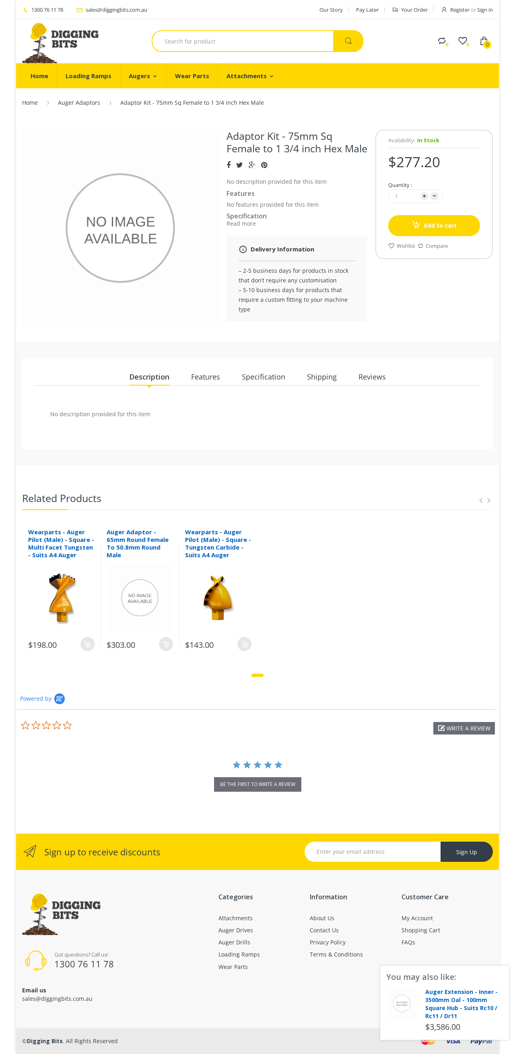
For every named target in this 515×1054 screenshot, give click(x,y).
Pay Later (367, 9)
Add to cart (440, 225)
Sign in (485, 9)
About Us (322, 918)
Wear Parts (233, 967)
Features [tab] (205, 377)
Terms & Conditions (336, 954)
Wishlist (406, 245)
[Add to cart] (87, 644)
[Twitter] (239, 164)
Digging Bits (45, 1041)
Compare (437, 245)
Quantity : (400, 185)
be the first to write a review (257, 784)
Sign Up (466, 852)
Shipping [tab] (322, 377)
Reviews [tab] (372, 377)
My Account (417, 918)
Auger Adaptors (79, 102)
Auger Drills (234, 942)
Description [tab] (149, 377)
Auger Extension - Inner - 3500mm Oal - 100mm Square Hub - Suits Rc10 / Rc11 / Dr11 (461, 1003)
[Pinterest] (264, 164)
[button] (464, 728)
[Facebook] (229, 164)
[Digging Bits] (60, 41)
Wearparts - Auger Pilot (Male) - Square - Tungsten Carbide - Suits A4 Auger (218, 543)
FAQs (408, 942)
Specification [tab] (263, 377)
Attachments (235, 918)
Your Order (414, 9)
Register (460, 9)
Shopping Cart (421, 930)
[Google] (252, 164)
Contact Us (324, 930)
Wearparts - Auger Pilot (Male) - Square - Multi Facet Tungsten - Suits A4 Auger (61, 543)
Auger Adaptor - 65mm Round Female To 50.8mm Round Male (138, 543)
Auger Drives (235, 930)
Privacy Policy (328, 942)
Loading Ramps (239, 954)
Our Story (331, 9)
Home (30, 102)
